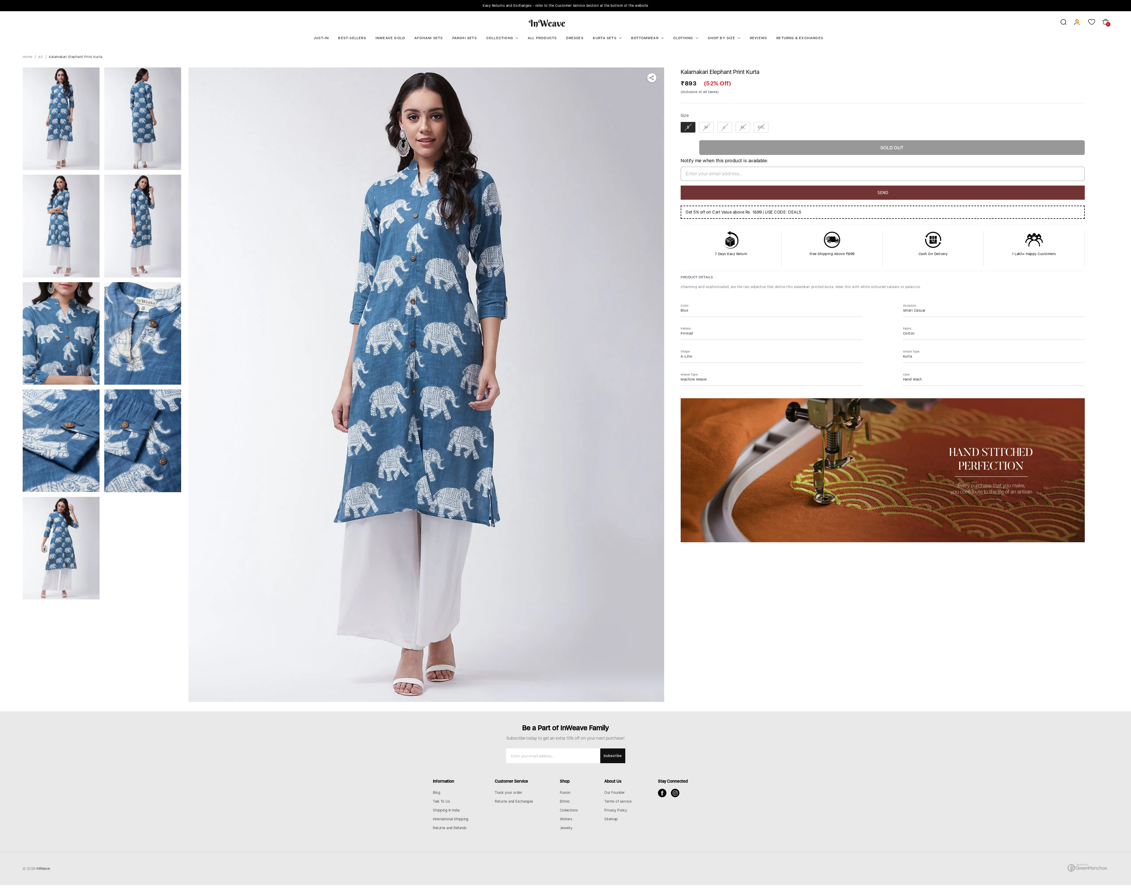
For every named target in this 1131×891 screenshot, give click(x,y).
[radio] (688, 127)
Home (27, 57)
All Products (542, 38)
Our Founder (614, 793)
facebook (662, 793)
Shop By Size (721, 38)
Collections (499, 38)
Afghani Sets (428, 38)
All (40, 57)
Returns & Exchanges (799, 38)
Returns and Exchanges (514, 801)
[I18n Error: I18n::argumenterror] (61, 118)
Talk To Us (441, 801)
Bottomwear (645, 38)
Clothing (683, 38)
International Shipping (450, 819)
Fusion (565, 793)
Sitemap (611, 819)
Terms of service (617, 801)
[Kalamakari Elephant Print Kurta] (426, 384)
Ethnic (565, 801)
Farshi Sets (464, 38)
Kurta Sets (604, 38)
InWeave (43, 869)
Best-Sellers (352, 38)
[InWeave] (547, 23)
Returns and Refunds (450, 828)
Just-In (321, 38)
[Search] (1059, 23)
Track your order (508, 793)
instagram (675, 793)
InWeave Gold (390, 38)
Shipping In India (446, 810)
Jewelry (566, 828)
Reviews (758, 38)
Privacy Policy (615, 810)
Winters (566, 819)
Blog (436, 793)
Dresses (574, 38)
